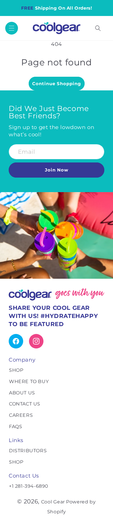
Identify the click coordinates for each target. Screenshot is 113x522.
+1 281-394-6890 (28, 486)
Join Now (56, 170)
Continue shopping (56, 83)
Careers (21, 415)
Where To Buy (29, 381)
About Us (22, 393)
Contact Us (24, 404)
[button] (11, 28)
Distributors (28, 450)
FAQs (15, 426)
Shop (16, 370)
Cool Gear (53, 502)
